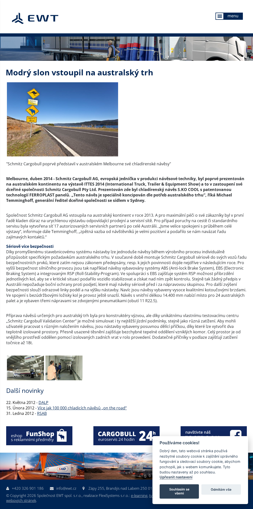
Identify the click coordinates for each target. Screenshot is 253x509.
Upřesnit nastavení (176, 477)
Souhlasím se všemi (179, 491)
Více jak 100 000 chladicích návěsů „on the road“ (82, 408)
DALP (43, 402)
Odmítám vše (221, 489)
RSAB (42, 413)
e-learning (139, 495)
